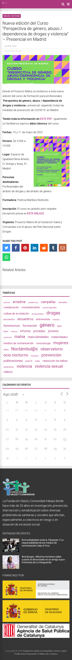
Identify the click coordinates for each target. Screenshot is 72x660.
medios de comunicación (18, 343)
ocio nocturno (16, 355)
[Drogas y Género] (5, 3)
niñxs (6, 349)
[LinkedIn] (34, 248)
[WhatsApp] (6, 257)
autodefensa (33, 302)
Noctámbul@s (24, 348)
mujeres (60, 342)
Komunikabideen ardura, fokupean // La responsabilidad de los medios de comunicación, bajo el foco (42, 543)
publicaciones (13, 361)
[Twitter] (6, 248)
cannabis (62, 302)
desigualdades (38, 314)
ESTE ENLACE (35, 213)
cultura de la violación (16, 313)
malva (19, 336)
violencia (24, 366)
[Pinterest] (25, 248)
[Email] (62, 248)
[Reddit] (44, 248)
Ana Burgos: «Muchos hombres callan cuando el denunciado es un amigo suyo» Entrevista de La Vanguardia (43, 559)
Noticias (15, 16)
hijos (6, 331)
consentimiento (30, 307)
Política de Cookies (48, 654)
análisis (7, 302)
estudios (56, 320)
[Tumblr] (53, 248)
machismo (8, 337)
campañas (48, 302)
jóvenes (53, 331)
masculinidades (38, 337)
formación (30, 326)
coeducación (11, 307)
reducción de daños (55, 360)
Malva (7, 16)
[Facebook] (16, 248)
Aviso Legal (60, 651)
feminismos (12, 326)
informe (25, 331)
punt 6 (28, 361)
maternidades (59, 337)
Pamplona (35, 356)
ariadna (19, 302)
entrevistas (43, 319)
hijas (59, 326)
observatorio (52, 349)
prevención (51, 355)
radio (37, 361)
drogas (53, 313)
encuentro (9, 319)
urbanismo (9, 367)
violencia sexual (49, 366)
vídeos (8, 372)
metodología (43, 343)
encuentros (25, 319)
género (47, 325)
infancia (14, 331)
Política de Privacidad (25, 654)
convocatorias (49, 307)
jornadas (39, 331)
